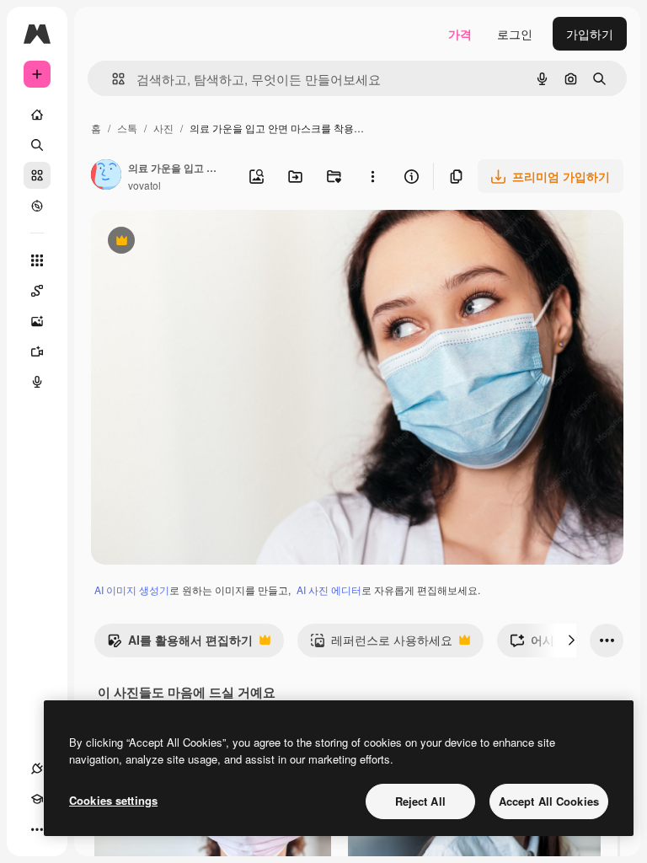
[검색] (37, 144)
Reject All (420, 801)
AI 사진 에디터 (329, 589)
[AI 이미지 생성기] (37, 321)
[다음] (571, 640)
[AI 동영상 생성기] (37, 351)
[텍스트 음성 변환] (37, 381)
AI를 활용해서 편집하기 (180, 644)
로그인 (514, 33)
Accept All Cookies (549, 801)
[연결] (37, 768)
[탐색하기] (37, 205)
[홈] (37, 114)
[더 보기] (37, 829)
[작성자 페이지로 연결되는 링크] (106, 176)
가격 (460, 33)
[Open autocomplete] (111, 78)
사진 (163, 128)
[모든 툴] (37, 260)
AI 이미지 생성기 (131, 589)
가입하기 (589, 33)
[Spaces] (37, 290)
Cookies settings (113, 800)
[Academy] (37, 798)
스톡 (127, 128)
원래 (188, 242)
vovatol (144, 185)
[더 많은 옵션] (372, 176)
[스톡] (37, 175)
